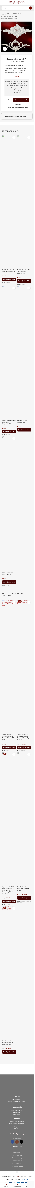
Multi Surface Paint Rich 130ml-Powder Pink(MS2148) (24, 271)
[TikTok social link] (21, 1142)
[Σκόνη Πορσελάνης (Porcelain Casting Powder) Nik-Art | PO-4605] (9, 666)
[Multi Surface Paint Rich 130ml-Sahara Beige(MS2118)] (9, 352)
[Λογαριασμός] (31, 2)
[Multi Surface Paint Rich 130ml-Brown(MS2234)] (9, 202)
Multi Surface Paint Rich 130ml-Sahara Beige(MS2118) (9, 422)
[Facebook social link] (12, 1142)
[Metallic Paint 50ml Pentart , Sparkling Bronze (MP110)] (9, 503)
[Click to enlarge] (5, 49)
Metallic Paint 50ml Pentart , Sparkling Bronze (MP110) (7, 572)
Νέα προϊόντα (19, 72)
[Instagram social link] (17, 1142)
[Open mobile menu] (2, 2)
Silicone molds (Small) (19, 68)
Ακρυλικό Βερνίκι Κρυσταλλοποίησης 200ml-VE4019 (7, 1042)
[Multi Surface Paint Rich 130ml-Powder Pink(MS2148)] (24, 202)
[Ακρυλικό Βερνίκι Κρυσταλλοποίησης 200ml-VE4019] (9, 972)
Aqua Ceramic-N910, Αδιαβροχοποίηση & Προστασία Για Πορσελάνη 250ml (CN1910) (8, 890)
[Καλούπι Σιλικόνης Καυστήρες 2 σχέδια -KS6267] (24, 818)
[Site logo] (17, 2)
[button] (9, 279)
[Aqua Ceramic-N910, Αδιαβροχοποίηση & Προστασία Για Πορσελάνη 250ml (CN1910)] (9, 818)
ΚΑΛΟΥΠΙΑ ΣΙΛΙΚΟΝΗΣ (8, 16)
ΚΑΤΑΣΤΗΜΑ (16, 14)
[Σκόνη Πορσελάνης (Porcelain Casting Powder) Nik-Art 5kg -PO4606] (24, 666)
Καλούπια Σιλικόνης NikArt (9, 18)
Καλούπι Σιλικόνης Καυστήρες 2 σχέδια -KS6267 (23, 888)
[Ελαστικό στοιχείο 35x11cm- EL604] (24, 352)
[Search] (30, 8)
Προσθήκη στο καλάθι (21, 100)
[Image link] (16, 1085)
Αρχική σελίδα (5, 14)
